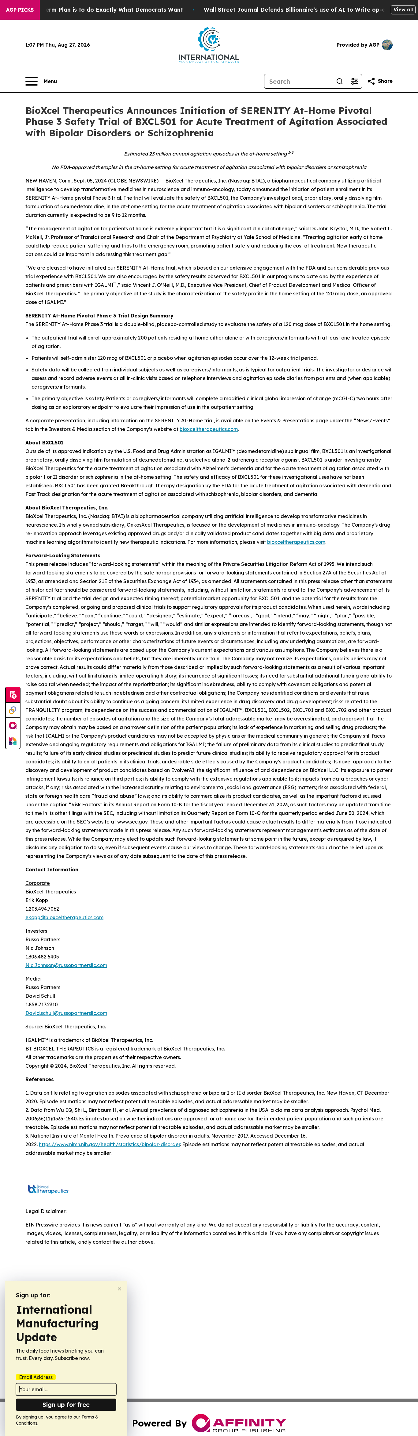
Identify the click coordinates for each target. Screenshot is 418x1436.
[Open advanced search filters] (354, 81)
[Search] (339, 81)
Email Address (36, 1377)
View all (403, 9)
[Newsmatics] (13, 741)
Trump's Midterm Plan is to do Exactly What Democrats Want (96, 9)
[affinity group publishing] (13, 725)
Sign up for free (66, 1404)
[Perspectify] (13, 710)
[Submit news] (13, 695)
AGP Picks (20, 10)
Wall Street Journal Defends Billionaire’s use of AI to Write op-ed (296, 9)
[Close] (119, 1289)
